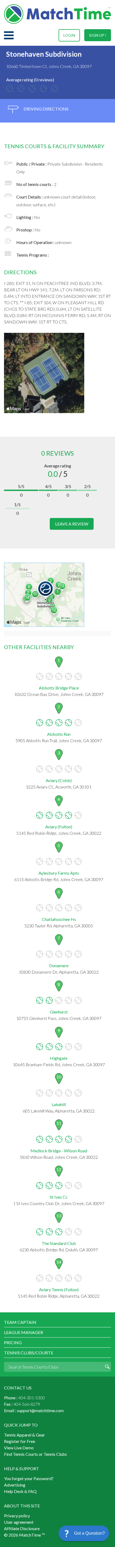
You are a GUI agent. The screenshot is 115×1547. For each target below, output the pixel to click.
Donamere (58, 965)
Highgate (58, 1058)
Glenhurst (59, 1011)
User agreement (18, 1522)
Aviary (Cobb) (59, 780)
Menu (9, 35)
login (69, 35)
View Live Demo (19, 1447)
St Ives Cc (59, 1196)
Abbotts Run (59, 734)
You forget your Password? (28, 1478)
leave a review (71, 523)
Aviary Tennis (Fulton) (59, 1289)
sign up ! (97, 35)
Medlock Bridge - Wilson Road (58, 1150)
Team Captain (20, 1322)
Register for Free (19, 1441)
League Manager (23, 1332)
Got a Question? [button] (89, 1533)
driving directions (45, 108)
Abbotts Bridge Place (59, 687)
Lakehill (59, 1104)
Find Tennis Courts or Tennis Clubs (35, 1454)
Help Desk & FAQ (20, 1491)
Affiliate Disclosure (22, 1528)
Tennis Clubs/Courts (28, 1352)
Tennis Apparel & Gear (24, 1434)
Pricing (13, 1342)
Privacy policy (17, 1515)
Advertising (14, 1484)
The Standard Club (59, 1243)
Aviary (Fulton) (58, 826)
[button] (84, 1533)
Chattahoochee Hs (59, 919)
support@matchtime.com (40, 1410)
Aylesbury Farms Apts (59, 872)
